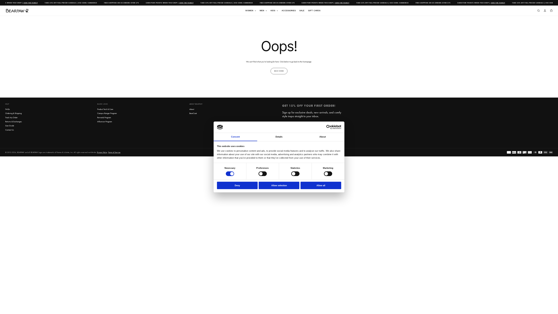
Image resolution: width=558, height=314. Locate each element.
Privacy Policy (102, 152)
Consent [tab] (235, 136)
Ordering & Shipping (13, 113)
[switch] (263, 173)
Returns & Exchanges (13, 121)
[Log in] (544, 11)
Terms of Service (114, 152)
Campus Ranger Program (107, 113)
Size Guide (9, 125)
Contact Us (9, 130)
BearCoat (193, 113)
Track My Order (11, 117)
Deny (237, 185)
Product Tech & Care (105, 109)
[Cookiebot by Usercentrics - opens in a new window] (328, 127)
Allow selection (279, 185)
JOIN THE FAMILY (25, 3)
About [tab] (322, 136)
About (191, 109)
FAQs (7, 109)
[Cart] (551, 11)
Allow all (320, 185)
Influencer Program (104, 121)
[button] (538, 11)
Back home (279, 71)
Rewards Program (104, 117)
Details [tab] (279, 136)
